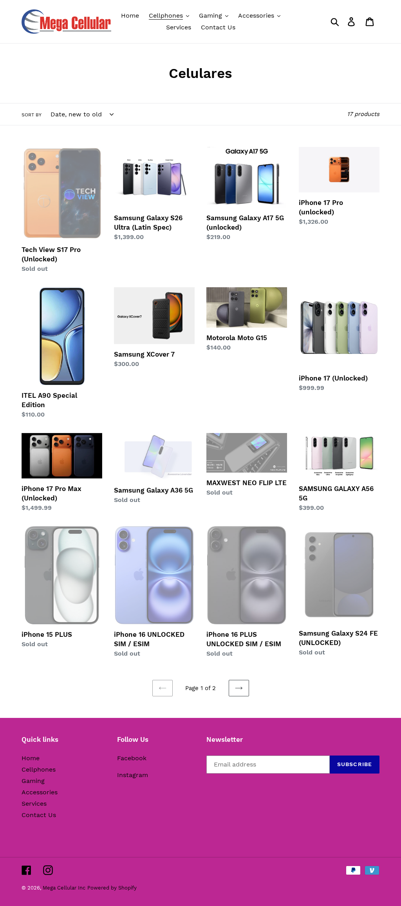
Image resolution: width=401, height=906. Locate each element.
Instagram (132, 775)
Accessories (40, 792)
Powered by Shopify (112, 888)
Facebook (131, 758)
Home (31, 758)
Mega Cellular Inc (64, 888)
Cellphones (39, 769)
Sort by (32, 115)
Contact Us (39, 815)
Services (34, 803)
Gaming (33, 781)
